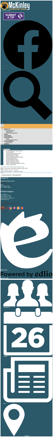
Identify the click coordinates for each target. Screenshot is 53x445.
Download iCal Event (18, 171)
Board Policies (4, 205)
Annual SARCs (4, 201)
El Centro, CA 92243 (5, 183)
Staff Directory (9, 131)
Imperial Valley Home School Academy (14, 157)
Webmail (5, 122)
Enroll (7, 138)
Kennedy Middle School (11, 158)
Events (2, 172)
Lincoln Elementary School (12, 159)
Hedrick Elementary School (12, 154)
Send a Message (4, 188)
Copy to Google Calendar (6, 171)
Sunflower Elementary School (12, 162)
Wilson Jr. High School (11, 164)
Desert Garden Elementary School (13, 153)
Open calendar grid (16, 175)
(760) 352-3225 (7, 184)
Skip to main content (5, 1)
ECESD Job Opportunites (11, 133)
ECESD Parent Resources (11, 139)
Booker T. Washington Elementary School (15, 163)
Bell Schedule (9, 142)
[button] (7, 129)
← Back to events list (6, 175)
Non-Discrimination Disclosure (7, 204)
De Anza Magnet (10, 152)
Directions (27, 435)
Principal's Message (10, 130)
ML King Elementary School (12, 160)
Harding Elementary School (12, 155)
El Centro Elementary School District (14, 150)
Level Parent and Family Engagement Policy (10, 203)
